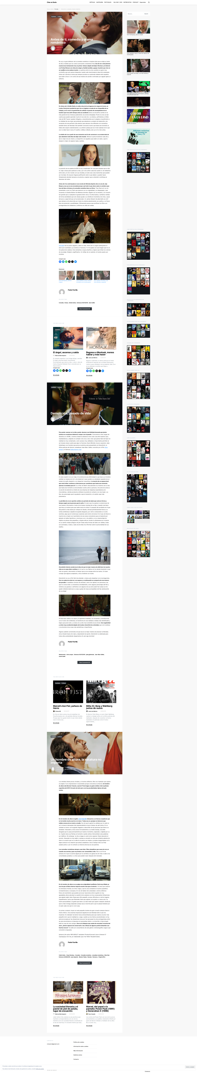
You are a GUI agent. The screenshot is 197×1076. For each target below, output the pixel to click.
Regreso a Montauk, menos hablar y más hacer (100, 353)
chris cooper (69, 654)
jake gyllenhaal (90, 654)
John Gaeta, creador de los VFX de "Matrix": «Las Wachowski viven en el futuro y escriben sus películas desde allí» (138, 93)
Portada (56, 9)
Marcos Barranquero (60, 355)
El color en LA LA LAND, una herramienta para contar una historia (138, 123)
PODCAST (136, 2)
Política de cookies (78, 1042)
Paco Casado (91, 1014)
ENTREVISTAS (128, 2)
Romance (95, 957)
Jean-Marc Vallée (99, 654)
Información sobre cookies (80, 1046)
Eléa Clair (106, 955)
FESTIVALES (107, 2)
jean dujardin (74, 957)
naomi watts (62, 656)
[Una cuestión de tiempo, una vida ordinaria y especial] (102, 275)
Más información (78, 1050)
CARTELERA (99, 2)
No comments (68, 49)
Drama (66, 302)
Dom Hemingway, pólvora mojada (135, 34)
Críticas (60, 16)
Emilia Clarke (72, 302)
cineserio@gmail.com (53, 1044)
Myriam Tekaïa (83, 957)
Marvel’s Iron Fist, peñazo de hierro (67, 707)
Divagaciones (97, 983)
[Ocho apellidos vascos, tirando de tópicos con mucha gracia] (84, 275)
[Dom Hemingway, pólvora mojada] (67, 275)
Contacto (76, 1059)
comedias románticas (98, 955)
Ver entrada (56, 375)
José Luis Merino (92, 357)
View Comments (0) (84, 308)
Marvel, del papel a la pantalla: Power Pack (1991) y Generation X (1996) (100, 1008)
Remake (89, 957)
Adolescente (62, 654)
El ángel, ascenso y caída (66, 352)
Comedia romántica (86, 955)
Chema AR (58, 711)
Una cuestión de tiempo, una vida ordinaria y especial (137, 74)
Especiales (143, 2)
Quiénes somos (77, 1055)
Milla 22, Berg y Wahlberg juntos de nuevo (99, 707)
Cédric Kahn (62, 955)
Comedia (61, 302)
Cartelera (53, 16)
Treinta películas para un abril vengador (136, 107)
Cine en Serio (52, 2)
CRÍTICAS (92, 2)
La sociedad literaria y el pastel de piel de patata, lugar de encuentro (65, 1008)
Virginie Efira (101, 957)
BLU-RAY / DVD (118, 2)
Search (146, 13)
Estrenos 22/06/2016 (64, 957)
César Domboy (70, 955)
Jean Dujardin (82, 819)
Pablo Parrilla (59, 47)
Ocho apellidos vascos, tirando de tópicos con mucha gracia (138, 54)
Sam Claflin (92, 302)
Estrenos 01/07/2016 (82, 302)
